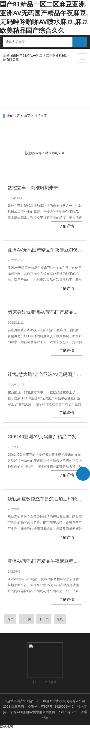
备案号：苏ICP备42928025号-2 (51, 706)
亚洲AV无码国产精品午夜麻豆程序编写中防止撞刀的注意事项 (45, 561)
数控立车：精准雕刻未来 (33, 187)
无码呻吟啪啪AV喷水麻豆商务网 (32, 712)
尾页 (60, 619)
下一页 (44, 619)
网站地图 (6, 727)
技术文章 (40, 116)
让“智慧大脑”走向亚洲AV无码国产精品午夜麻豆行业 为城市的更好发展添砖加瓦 (45, 374)
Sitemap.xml (68, 712)
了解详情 (66, 226)
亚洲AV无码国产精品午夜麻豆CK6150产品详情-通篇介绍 (45, 249)
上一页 (26, 619)
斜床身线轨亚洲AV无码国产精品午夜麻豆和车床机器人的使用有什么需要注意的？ (45, 312)
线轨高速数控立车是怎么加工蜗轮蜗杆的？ (45, 498)
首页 (27, 116)
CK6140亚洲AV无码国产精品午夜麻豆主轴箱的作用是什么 (45, 436)
